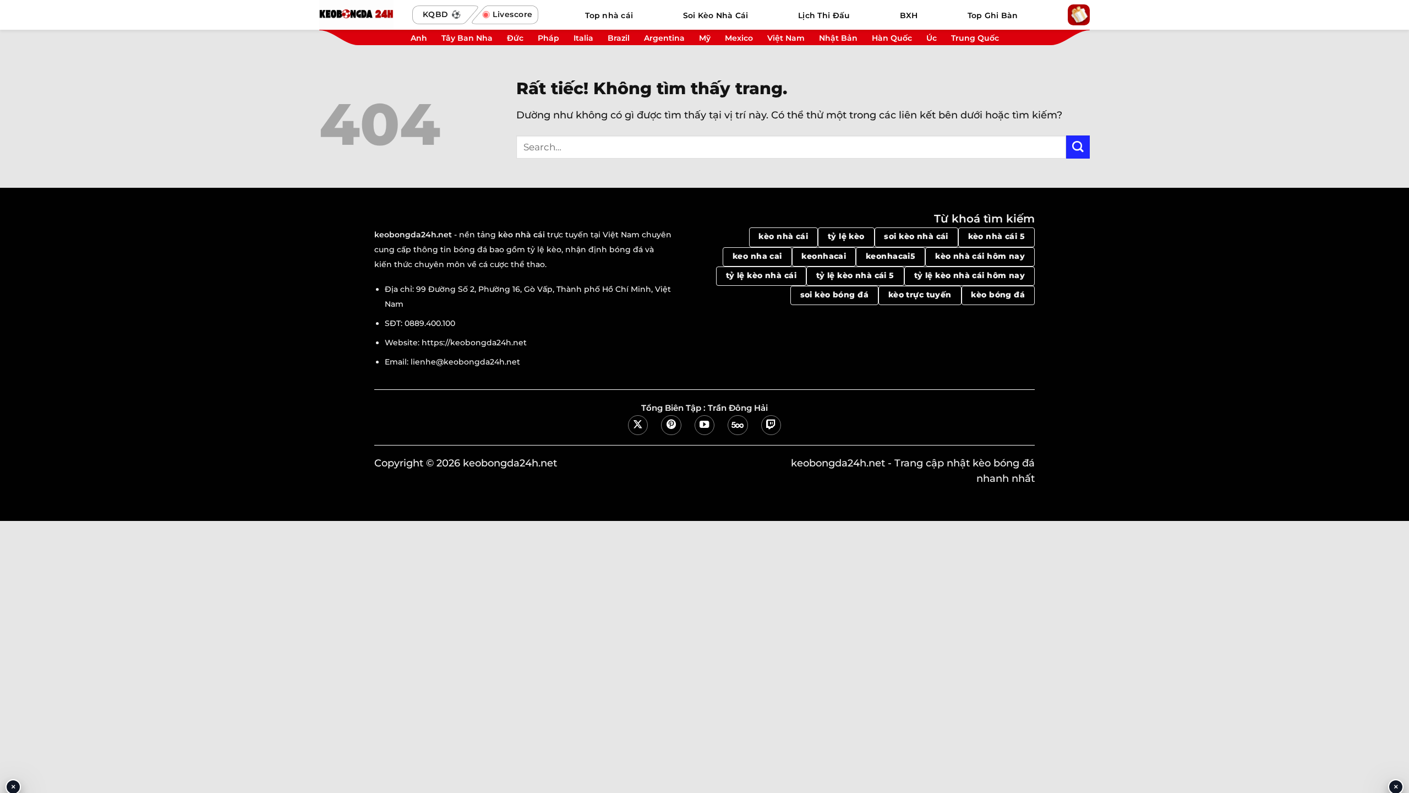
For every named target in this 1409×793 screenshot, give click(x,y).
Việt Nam (786, 38)
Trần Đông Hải (738, 408)
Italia (583, 38)
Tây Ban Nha (467, 38)
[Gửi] (1078, 147)
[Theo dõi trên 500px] (737, 425)
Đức (515, 38)
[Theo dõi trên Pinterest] (671, 425)
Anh (419, 38)
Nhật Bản (838, 38)
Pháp (548, 38)
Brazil (619, 38)
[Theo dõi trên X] (638, 425)
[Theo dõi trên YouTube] (704, 425)
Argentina (664, 38)
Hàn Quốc (892, 38)
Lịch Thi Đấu (824, 15)
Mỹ (705, 38)
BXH (909, 15)
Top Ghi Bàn (993, 15)
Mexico (739, 38)
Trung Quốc (975, 38)
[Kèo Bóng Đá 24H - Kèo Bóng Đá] (360, 15)
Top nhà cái (609, 15)
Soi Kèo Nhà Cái (716, 15)
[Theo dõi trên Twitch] (771, 425)
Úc (931, 38)
